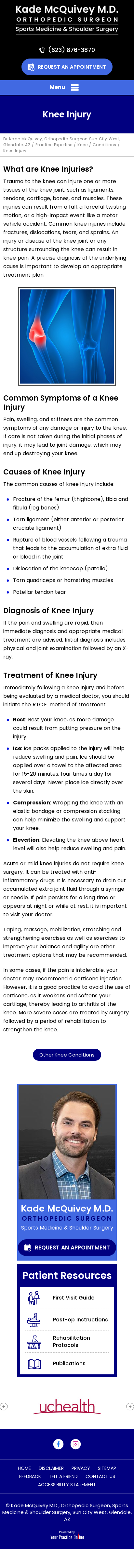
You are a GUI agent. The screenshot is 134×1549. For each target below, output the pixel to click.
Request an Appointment (72, 66)
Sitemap (107, 1468)
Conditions (104, 144)
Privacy (81, 1468)
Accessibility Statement (67, 1484)
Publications (69, 1363)
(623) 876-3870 (71, 50)
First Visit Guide (73, 1297)
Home (24, 1468)
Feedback (30, 1476)
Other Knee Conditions (67, 1054)
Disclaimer (51, 1468)
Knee (82, 144)
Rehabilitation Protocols (71, 1341)
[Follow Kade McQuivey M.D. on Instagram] (75, 1444)
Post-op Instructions (80, 1319)
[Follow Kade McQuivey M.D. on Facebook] (58, 1444)
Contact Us (100, 1476)
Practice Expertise (54, 144)
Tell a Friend (63, 1476)
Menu (57, 87)
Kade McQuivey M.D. (67, 1208)
